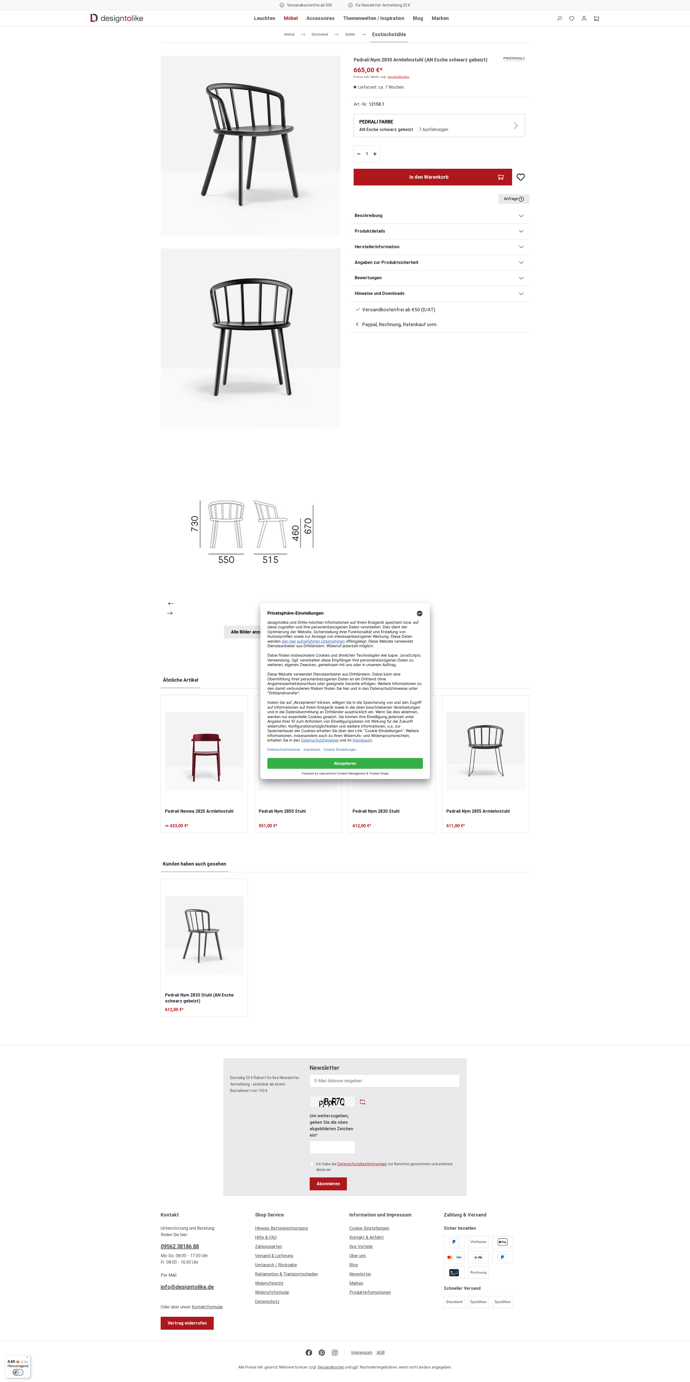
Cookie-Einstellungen (369, 1228)
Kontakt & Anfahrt (366, 1237)
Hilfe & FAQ (266, 1237)
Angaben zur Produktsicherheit (387, 262)
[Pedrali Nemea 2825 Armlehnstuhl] (204, 751)
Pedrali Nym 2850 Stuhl (282, 811)
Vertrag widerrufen (187, 1323)
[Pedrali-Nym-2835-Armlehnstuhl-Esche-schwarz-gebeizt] (250, 146)
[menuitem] (298, 1229)
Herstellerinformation (377, 246)
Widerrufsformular (272, 1292)
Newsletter (360, 1274)
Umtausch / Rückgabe (276, 1264)
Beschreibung (368, 215)
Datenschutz (267, 1301)
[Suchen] (559, 18)
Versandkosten (398, 77)
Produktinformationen (370, 1292)
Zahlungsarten (268, 1246)
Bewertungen (368, 277)
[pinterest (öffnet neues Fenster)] (322, 1352)
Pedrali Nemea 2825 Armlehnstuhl (199, 811)
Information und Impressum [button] (380, 1215)
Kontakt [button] (170, 1215)
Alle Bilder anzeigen (251, 632)
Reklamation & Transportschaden (286, 1274)
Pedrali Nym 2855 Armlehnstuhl (478, 811)
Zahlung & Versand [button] (465, 1215)
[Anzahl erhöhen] (375, 154)
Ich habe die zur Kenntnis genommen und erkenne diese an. (384, 1167)
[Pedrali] (514, 58)
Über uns (357, 1255)
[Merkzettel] (572, 18)
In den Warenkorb (428, 177)
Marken (356, 1283)
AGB (381, 1352)
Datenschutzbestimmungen (362, 1164)
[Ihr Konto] (584, 18)
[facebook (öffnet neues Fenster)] (309, 1352)
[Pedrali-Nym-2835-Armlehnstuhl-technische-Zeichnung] (250, 531)
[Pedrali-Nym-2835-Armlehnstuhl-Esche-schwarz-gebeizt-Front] (250, 338)
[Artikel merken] (518, 177)
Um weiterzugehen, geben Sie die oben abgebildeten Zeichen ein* (331, 1125)
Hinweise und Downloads (380, 293)
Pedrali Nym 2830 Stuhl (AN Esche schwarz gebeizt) (199, 998)
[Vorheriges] (170, 603)
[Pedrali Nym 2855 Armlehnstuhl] (485, 751)
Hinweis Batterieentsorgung (281, 1228)
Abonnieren (328, 1183)
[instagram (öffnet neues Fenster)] (335, 1352)
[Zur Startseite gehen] (117, 18)
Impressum (361, 1352)
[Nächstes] (170, 613)
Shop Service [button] (269, 1215)
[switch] (18, 1372)
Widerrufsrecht (269, 1283)
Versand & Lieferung (274, 1255)
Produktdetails (370, 231)
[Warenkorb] (596, 18)
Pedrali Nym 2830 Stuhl (376, 811)
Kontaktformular (207, 1306)
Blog (353, 1264)
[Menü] (27, 1358)
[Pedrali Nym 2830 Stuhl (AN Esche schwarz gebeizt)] (204, 935)
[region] (250, 347)
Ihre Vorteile (361, 1246)
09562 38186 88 (180, 1246)
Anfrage (511, 199)
